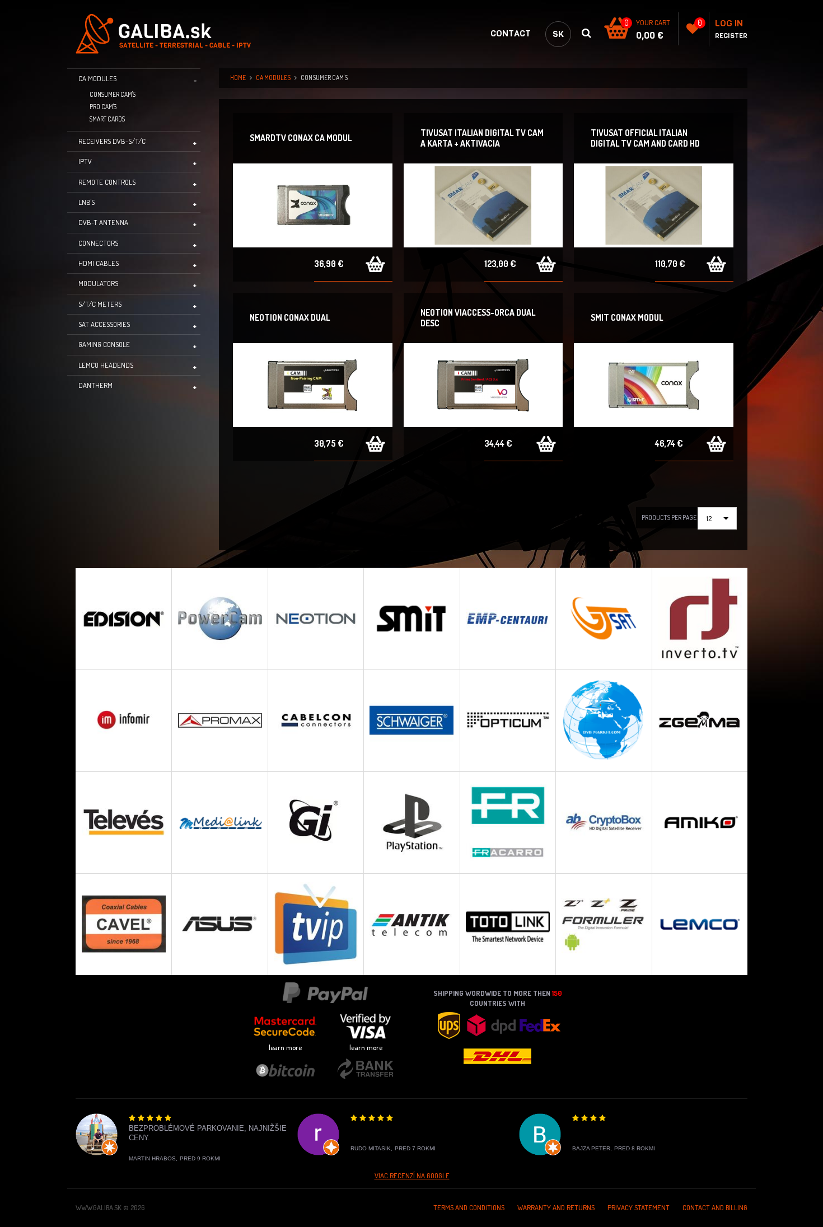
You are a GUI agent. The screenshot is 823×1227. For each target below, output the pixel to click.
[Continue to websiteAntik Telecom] (411, 924)
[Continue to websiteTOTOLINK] (507, 924)
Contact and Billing (714, 1207)
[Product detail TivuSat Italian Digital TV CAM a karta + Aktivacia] (483, 205)
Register (731, 35)
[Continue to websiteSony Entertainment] (411, 822)
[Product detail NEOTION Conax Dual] (312, 385)
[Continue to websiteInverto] (699, 618)
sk (558, 34)
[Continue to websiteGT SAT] (603, 618)
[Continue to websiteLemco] (699, 924)
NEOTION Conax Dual (290, 317)
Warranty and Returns (556, 1207)
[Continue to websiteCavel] (123, 924)
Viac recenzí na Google (412, 1175)
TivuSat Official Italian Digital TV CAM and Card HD (645, 138)
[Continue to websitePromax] (219, 720)
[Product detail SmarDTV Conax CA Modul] (312, 205)
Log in (729, 23)
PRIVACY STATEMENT (638, 1207)
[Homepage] (170, 34)
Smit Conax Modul (627, 317)
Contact (510, 33)
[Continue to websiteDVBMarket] (603, 720)
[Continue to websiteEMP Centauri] (507, 618)
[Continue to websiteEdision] (123, 618)
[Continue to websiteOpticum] (507, 720)
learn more (285, 1047)
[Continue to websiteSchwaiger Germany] (411, 720)
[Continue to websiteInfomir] (123, 720)
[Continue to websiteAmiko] (699, 822)
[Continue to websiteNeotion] (315, 618)
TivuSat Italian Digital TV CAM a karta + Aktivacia (482, 138)
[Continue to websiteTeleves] (123, 822)
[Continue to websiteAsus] (219, 924)
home (238, 77)
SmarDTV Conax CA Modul (301, 137)
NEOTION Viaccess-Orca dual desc (477, 318)
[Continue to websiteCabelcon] (315, 720)
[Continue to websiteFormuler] (603, 924)
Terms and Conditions (468, 1207)
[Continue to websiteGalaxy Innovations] (315, 822)
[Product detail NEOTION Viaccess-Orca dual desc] (483, 385)
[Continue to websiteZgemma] (699, 720)
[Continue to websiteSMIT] (411, 618)
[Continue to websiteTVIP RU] (315, 924)
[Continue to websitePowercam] (219, 618)
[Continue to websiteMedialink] (219, 822)
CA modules (273, 77)
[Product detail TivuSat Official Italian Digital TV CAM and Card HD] (653, 205)
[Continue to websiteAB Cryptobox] (603, 822)
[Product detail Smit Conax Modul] (653, 385)
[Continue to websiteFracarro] (507, 822)
